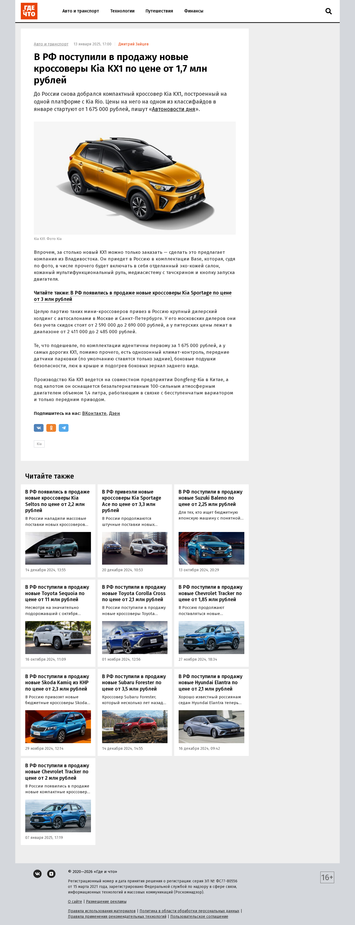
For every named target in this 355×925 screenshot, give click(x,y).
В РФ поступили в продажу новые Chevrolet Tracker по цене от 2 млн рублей (57, 772)
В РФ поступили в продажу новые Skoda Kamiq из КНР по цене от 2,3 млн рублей (57, 682)
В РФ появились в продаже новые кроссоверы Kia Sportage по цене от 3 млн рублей (133, 296)
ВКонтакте (94, 413)
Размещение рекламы (106, 901)
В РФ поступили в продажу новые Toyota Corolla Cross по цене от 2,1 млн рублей (134, 593)
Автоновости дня (173, 109)
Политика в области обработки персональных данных (189, 911)
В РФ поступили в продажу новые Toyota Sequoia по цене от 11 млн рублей (57, 593)
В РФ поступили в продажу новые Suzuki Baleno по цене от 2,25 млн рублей (210, 498)
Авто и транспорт (80, 11)
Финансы (193, 11)
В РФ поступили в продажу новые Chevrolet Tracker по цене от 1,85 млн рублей (210, 593)
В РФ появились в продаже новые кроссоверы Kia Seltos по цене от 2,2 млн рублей (57, 501)
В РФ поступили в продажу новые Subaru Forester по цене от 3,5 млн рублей (134, 682)
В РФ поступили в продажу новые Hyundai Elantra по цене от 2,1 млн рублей (210, 682)
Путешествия (159, 11)
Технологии (122, 11)
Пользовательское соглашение (199, 916)
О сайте (75, 901)
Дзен (114, 413)
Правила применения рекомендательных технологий (117, 916)
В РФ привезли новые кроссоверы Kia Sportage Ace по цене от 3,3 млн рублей (131, 501)
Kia (39, 444)
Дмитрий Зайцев (133, 44)
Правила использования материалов (102, 911)
